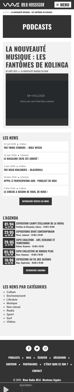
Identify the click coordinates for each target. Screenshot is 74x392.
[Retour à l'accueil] (23, 5)
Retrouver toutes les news (35, 201)
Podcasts (14, 357)
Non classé (13, 307)
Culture (11, 292)
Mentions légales (52, 380)
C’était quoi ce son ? (56, 364)
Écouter (42, 357)
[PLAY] (12, 389)
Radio (10, 310)
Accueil (6, 12)
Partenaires (30, 364)
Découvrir (60, 357)
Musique (12, 303)
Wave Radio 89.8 (32, 380)
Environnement (16, 296)
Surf (9, 318)
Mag (28, 357)
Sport (10, 314)
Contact (37, 371)
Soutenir (11, 364)
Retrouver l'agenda (35, 270)
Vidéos (11, 321)
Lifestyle (12, 299)
